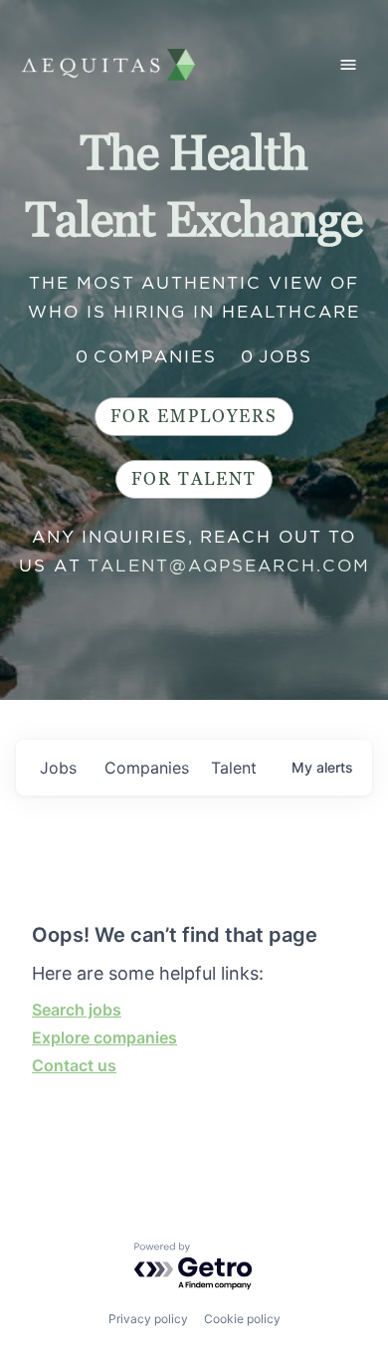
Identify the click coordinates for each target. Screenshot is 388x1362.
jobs (58, 768)
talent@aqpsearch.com (229, 565)
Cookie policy (242, 1318)
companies (146, 768)
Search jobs (76, 1010)
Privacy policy (148, 1318)
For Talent (194, 479)
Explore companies (104, 1037)
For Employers (194, 416)
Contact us (74, 1065)
